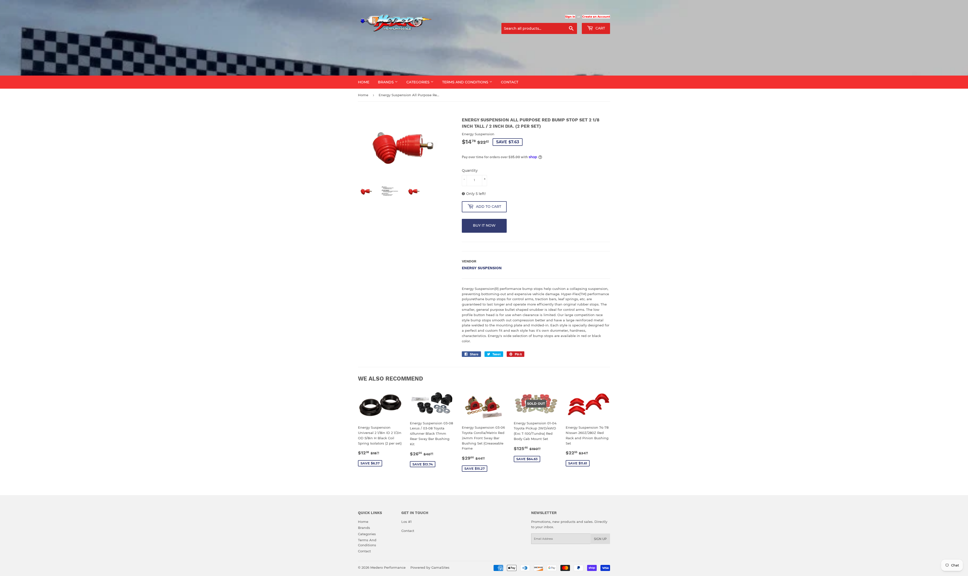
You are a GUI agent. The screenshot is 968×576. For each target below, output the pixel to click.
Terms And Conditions (465, 82)
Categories (418, 82)
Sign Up (600, 539)
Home (363, 82)
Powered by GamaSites (429, 567)
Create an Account (596, 16)
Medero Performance (388, 567)
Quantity (470, 170)
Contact (509, 82)
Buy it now (484, 225)
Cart (599, 28)
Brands (386, 82)
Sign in (570, 16)
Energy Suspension (482, 268)
